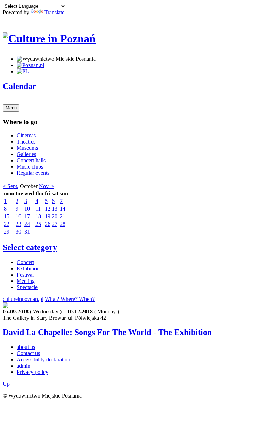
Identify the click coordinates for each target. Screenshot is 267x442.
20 (54, 216)
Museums (27, 148)
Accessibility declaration (43, 359)
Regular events (33, 173)
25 (38, 224)
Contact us (28, 353)
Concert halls (31, 160)
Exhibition (28, 268)
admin (23, 366)
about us (26, 347)
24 (27, 224)
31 (27, 232)
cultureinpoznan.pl (23, 299)
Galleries (26, 154)
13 (54, 209)
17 (27, 216)
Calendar (19, 86)
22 (6, 224)
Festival (25, 275)
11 (38, 209)
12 (47, 209)
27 (54, 224)
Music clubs (30, 167)
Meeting (26, 281)
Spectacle (27, 287)
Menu (11, 107)
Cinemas (26, 135)
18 (38, 216)
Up (6, 384)
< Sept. (10, 186)
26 (47, 224)
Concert (25, 262)
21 (62, 216)
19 (47, 216)
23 (18, 224)
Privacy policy (32, 372)
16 (18, 216)
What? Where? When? (70, 299)
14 (62, 209)
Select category (30, 247)
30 (18, 232)
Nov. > (46, 186)
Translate (54, 12)
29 (6, 232)
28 (62, 224)
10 (27, 209)
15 (6, 216)
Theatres (26, 142)
